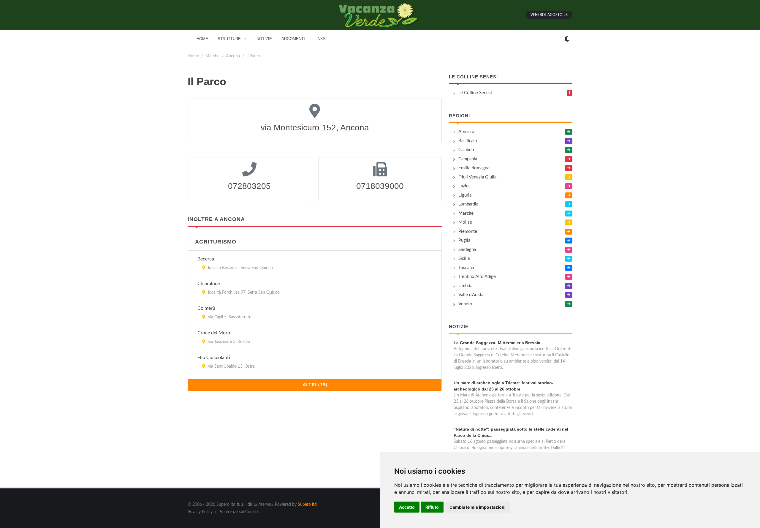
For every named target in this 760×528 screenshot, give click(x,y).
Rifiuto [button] (432, 507)
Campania (467, 159)
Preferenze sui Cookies (238, 512)
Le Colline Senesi (473, 76)
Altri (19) (315, 384)
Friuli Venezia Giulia (477, 177)
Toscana (466, 267)
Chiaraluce (208, 283)
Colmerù (206, 308)
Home (193, 56)
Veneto (465, 304)
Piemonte (467, 231)
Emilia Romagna (473, 168)
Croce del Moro (213, 333)
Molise (465, 222)
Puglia (464, 240)
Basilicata (467, 141)
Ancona (233, 56)
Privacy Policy (200, 512)
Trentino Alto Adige (477, 276)
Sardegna (467, 249)
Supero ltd (307, 504)
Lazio (463, 186)
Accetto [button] (407, 507)
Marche (212, 56)
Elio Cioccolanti (213, 357)
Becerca (205, 259)
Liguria (464, 195)
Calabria (466, 150)
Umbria (465, 286)
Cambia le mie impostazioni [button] (477, 507)
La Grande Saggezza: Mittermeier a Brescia (497, 342)
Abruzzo (466, 131)
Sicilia (464, 258)
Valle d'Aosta (470, 295)
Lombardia (468, 204)
